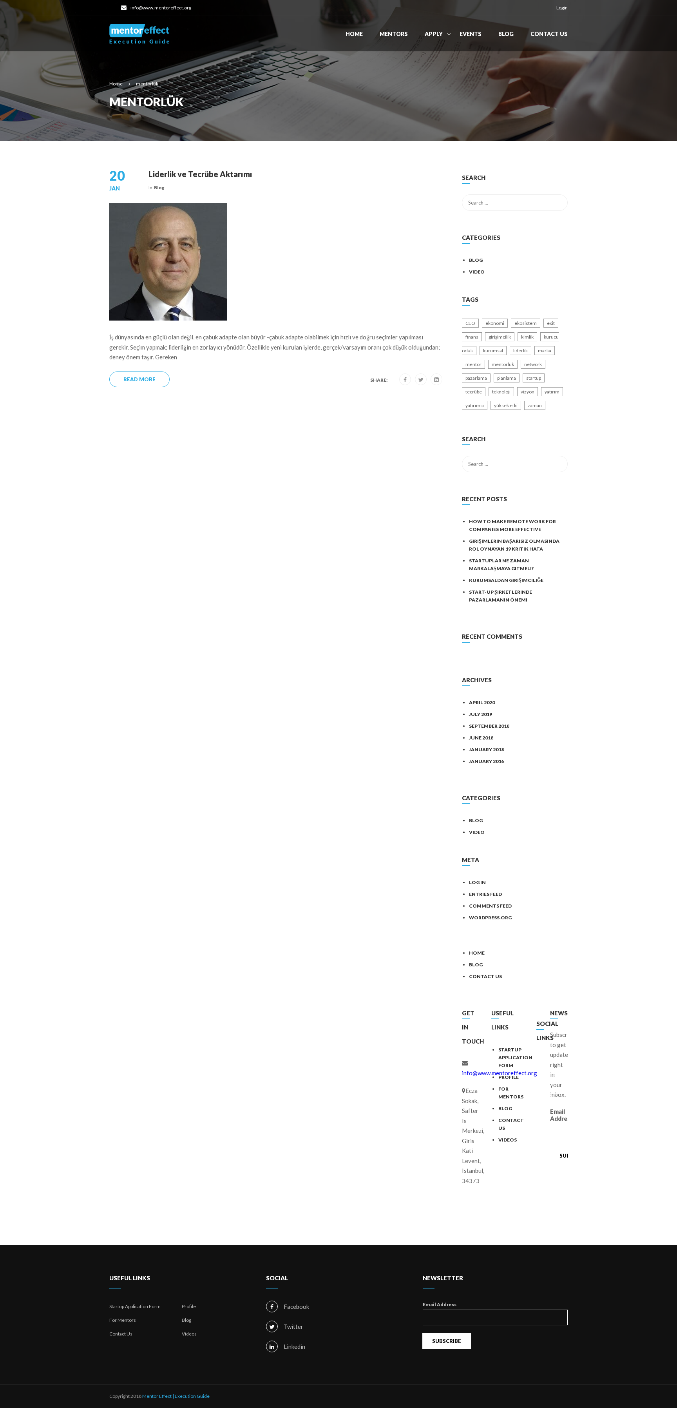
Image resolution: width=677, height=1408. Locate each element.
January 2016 (486, 761)
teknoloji (501, 392)
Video (477, 272)
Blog (506, 34)
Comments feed (490, 906)
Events (471, 34)
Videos (507, 1140)
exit (551, 323)
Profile (508, 1077)
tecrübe (473, 392)
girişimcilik (500, 337)
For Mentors (122, 1320)
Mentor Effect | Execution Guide (176, 1396)
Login (562, 8)
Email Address (559, 1115)
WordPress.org (490, 918)
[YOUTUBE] (549, 1112)
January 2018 (486, 749)
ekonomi (494, 323)
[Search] (558, 178)
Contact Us (549, 34)
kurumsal (493, 350)
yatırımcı (474, 405)
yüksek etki (506, 405)
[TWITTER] (549, 1079)
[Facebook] (405, 379)
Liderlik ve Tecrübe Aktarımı (200, 174)
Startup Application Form (515, 1057)
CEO (470, 323)
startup (533, 378)
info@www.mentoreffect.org (160, 8)
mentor (473, 364)
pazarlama (476, 378)
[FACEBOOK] (549, 1062)
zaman (535, 405)
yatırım (552, 392)
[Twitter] (421, 379)
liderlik (520, 350)
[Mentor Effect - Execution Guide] (139, 37)
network (533, 364)
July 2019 (480, 714)
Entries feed (485, 894)
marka (544, 350)
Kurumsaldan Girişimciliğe (506, 580)
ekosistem (525, 323)
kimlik (527, 337)
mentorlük (503, 364)
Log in (477, 882)
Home (354, 34)
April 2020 (482, 702)
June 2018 (481, 738)
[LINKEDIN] (549, 1095)
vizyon (527, 392)
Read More (139, 379)
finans (471, 337)
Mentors (394, 34)
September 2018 (489, 726)
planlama (506, 378)
